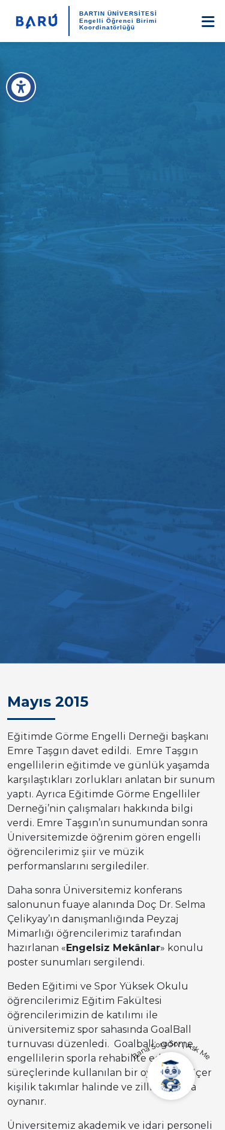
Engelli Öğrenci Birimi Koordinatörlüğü (118, 24)
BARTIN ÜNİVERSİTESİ (118, 13)
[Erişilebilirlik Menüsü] (21, 87)
